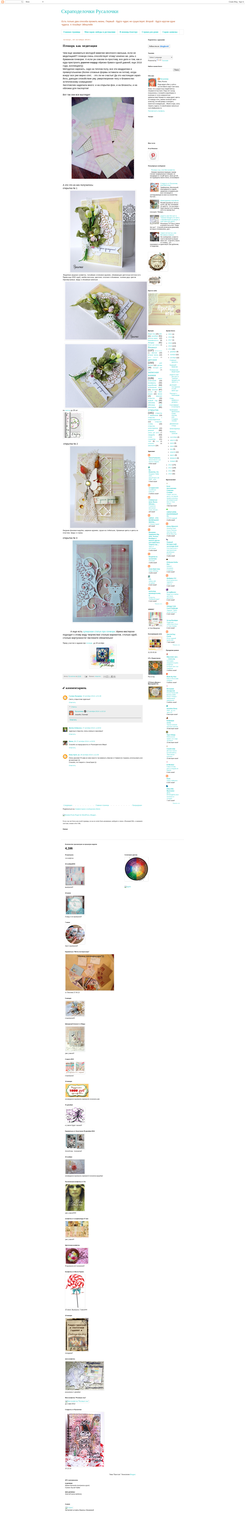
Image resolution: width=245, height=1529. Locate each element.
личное (155, 390)
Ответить (72, 702)
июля (172, 443)
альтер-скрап (153, 338)
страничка (151, 439)
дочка (159, 365)
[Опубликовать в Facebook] (112, 676)
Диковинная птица (174, 424)
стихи (150, 437)
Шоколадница (175, 429)
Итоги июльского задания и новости (172, 582)
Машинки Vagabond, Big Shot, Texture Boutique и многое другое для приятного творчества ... (154, 538)
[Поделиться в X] (109, 676)
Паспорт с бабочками (174, 394)
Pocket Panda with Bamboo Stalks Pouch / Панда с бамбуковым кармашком (172, 696)
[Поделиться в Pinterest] (114, 676)
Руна (168, 779)
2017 (170, 340)
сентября (173, 437)
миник (160, 394)
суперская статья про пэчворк (99, 631)
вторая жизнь (153, 355)
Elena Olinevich (172, 526)
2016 (170, 343)
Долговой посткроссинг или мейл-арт (175, 387)
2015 (170, 346)
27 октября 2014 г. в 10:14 (96, 711)
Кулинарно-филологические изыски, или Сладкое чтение (175, 415)
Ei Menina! (170, 765)
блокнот (152, 347)
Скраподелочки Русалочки (89, 11)
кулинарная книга (155, 387)
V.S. (150, 579)
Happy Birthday (153, 571)
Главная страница (71, 32)
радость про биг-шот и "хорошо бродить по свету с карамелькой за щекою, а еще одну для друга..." (170, 218)
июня (172, 446)
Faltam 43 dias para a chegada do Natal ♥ (172, 768)
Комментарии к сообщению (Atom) (87, 809)
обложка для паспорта (155, 406)
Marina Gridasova (75, 728)
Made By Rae (171, 677)
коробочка (152, 385)
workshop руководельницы (154, 593)
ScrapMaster (171, 592)
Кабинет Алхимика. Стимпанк (170, 568)
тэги (157, 441)
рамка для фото (153, 432)
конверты (152, 383)
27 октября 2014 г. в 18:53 (92, 728)
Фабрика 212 (171, 578)
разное (151, 430)
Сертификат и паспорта (175, 406)
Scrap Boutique (172, 620)
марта (172, 455)
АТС (160, 334)
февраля (173, 458)
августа (173, 440)
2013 (170, 465)
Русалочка (79, 711)
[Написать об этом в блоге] (107, 676)
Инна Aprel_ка (74, 755)
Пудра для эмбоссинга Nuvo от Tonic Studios (172, 624)
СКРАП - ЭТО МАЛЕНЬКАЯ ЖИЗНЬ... (154, 520)
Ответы (74, 707)
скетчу (67, 410)
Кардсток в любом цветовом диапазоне (172, 596)
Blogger (132, 1474)
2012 (170, 468)
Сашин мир (171, 749)
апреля (173, 452)
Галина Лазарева (75, 696)
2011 (170, 471)
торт (149, 441)
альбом (155, 336)
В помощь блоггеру (129, 32)
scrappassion (154, 488)
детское (152, 359)
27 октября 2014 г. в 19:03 (85, 741)
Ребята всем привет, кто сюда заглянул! (172, 738)
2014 (170, 349)
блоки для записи (154, 345)
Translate (165, 61)
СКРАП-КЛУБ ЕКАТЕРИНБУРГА (172, 514)
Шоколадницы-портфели (169, 200)
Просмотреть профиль (156, 111)
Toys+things (171, 735)
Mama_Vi (72, 741)
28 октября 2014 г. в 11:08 (89, 755)
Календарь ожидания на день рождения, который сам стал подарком (172, 664)
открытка (98, 676)
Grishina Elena (172, 709)
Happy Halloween (172, 780)
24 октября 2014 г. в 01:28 (92, 696)
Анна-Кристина (154, 569)
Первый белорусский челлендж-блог (172, 544)
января (173, 461)
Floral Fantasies (154, 458)
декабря (173, 352)
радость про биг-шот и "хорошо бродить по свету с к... (175, 378)
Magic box (151, 334)
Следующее (67, 805)
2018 (170, 337)
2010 (170, 474)
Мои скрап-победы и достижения (99, 32)
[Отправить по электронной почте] (104, 676)
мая (171, 449)
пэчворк (89, 643)
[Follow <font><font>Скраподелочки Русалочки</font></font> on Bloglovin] (159, 47)
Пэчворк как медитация (175, 371)
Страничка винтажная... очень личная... (154, 508)
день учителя (153, 357)
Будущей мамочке (174, 366)
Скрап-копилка (170, 32)
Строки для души (150, 32)
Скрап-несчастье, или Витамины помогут (168, 234)
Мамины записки (173, 432)
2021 (170, 334)
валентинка (158, 350)
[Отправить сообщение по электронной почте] (86, 676)
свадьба (151, 435)
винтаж (154, 353)
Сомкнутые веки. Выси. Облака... (153, 502)
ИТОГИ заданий (172, 518)
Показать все (158, 603)
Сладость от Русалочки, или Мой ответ (169, 184)
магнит (150, 392)
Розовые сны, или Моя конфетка (163, 170)
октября (173, 358)
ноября (173, 355)
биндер (151, 343)
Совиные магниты (174, 361)
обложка (151, 403)
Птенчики (152, 560)
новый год (152, 400)
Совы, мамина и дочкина (174, 400)
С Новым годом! (154, 524)
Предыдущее (137, 805)
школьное (151, 446)
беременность (153, 340)
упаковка (151, 443)
